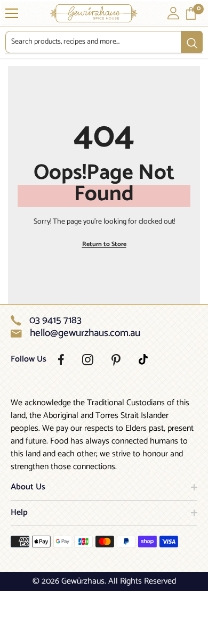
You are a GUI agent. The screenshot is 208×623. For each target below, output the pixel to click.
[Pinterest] (116, 360)
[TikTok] (143, 359)
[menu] (11, 13)
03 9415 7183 (55, 320)
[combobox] (93, 42)
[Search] (104, 42)
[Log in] (173, 13)
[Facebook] (61, 359)
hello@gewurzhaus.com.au (85, 333)
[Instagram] (88, 360)
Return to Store (104, 244)
